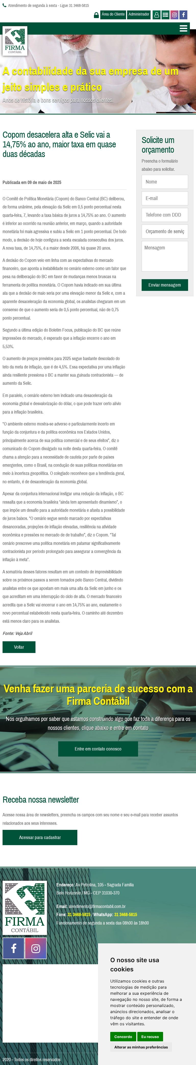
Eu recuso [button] (150, 1036)
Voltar (19, 647)
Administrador (139, 14)
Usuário (156, 14)
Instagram (173, 14)
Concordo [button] (123, 1036)
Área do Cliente (113, 14)
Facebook (182, 14)
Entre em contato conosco (98, 748)
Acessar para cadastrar (40, 837)
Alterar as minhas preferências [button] (141, 1047)
